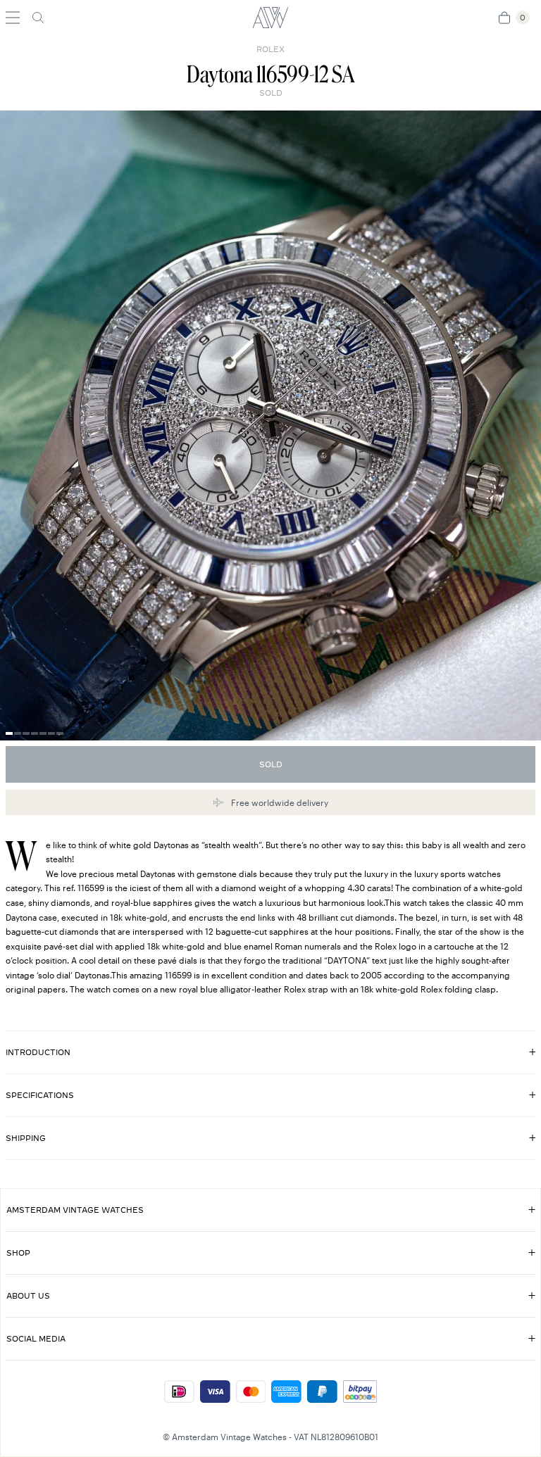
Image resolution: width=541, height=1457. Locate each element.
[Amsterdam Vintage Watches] (270, 17)
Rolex (270, 49)
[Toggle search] (38, 18)
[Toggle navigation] (13, 17)
